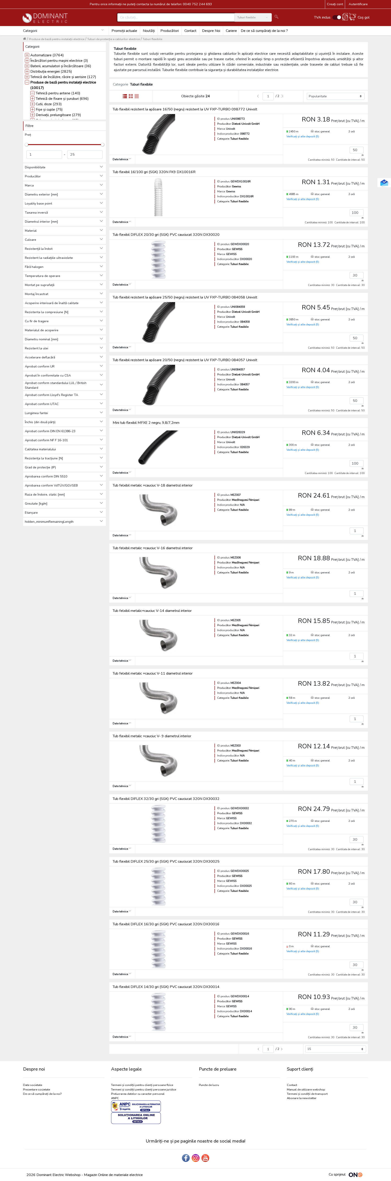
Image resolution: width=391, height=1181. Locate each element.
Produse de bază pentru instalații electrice (56, 39)
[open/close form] (384, 182)
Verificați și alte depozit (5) (302, 136)
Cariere (231, 30)
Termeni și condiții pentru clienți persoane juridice (143, 1090)
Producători (169, 30)
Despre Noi (211, 30)
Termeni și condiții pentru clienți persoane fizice (142, 1085)
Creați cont (335, 4)
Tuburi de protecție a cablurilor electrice (113, 39)
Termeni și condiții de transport (307, 1094)
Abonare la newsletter (302, 1098)
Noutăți (149, 30)
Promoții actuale (124, 30)
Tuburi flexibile (152, 39)
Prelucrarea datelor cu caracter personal (138, 1094)
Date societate (32, 1085)
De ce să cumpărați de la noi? (42, 1094)
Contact (190, 30)
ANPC (115, 1098)
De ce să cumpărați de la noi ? (264, 30)
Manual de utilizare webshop (306, 1090)
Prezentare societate (36, 1090)
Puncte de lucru (209, 1085)
